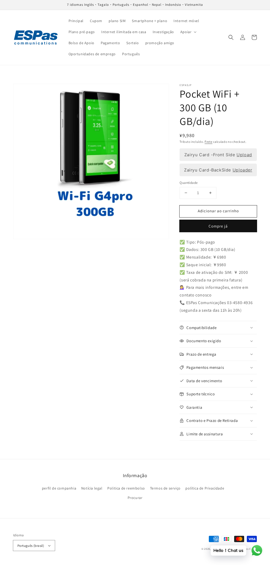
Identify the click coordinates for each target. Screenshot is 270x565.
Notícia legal (92, 488)
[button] (188, 31)
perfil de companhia (59, 488)
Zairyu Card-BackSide (218, 170)
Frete (209, 142)
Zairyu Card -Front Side (218, 154)
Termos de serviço (165, 488)
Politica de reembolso (126, 488)
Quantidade (188, 182)
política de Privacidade (204, 488)
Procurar (135, 497)
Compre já (218, 226)
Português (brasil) (30, 545)
